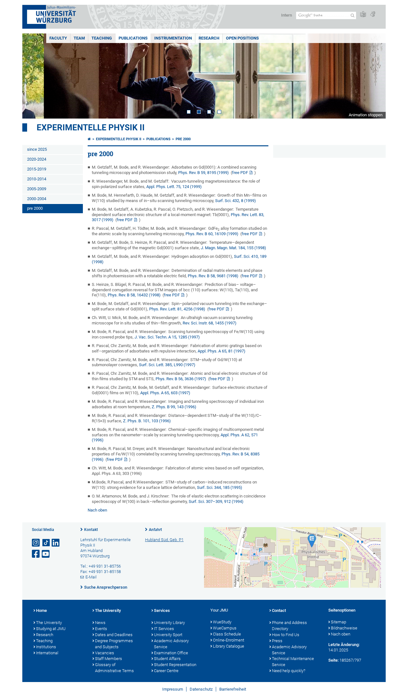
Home (41, 610)
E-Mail (91, 577)
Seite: (333, 660)
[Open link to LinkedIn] (56, 542)
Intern (286, 15)
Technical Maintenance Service (293, 661)
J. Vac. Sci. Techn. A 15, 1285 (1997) (167, 337)
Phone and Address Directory (289, 625)
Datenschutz (201, 689)
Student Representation (175, 664)
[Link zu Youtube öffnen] (46, 554)
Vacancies (104, 652)
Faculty (58, 38)
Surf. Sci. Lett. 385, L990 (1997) (167, 364)
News (100, 622)
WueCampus (225, 628)
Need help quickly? (288, 670)
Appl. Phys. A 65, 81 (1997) (221, 351)
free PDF (240, 172)
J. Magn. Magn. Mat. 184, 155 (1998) (233, 247)
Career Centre (166, 670)
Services (162, 610)
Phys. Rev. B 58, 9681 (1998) (213, 275)
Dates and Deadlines (114, 634)
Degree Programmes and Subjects (114, 643)
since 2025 (37, 149)
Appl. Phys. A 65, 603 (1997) (165, 392)
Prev (33, 76)
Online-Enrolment (228, 640)
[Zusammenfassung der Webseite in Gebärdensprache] (372, 14)
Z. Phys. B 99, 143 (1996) (174, 406)
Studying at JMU (51, 628)
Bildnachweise (344, 628)
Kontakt (91, 529)
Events (101, 628)
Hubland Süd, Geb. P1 (164, 539)
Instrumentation (173, 38)
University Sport (168, 634)
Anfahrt (155, 529)
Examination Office (171, 652)
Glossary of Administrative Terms (114, 667)
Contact (279, 610)
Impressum (172, 689)
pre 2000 (35, 208)
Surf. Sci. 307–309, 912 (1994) (216, 501)
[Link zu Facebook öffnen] (36, 554)
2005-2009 (36, 188)
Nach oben (97, 510)
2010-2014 (36, 179)
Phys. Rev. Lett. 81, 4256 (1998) (177, 309)
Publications (133, 38)
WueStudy (222, 622)
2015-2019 (36, 169)
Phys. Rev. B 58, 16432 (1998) (134, 295)
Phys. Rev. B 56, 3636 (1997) (181, 378)
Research (209, 38)
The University (49, 622)
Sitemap (338, 622)
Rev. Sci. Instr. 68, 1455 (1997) (210, 323)
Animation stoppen (365, 115)
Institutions (46, 646)
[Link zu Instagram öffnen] (36, 542)
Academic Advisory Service (171, 643)
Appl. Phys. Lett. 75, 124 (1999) (174, 186)
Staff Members (108, 658)
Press (277, 640)
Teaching (101, 38)
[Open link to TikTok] (46, 542)
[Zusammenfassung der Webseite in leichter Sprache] (363, 14)
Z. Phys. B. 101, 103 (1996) (147, 420)
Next (374, 76)
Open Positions (242, 38)
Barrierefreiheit (232, 689)
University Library (169, 622)
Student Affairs (167, 658)
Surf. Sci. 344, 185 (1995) (219, 487)
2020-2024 (36, 159)
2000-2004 (36, 198)
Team (79, 38)
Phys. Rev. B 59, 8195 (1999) (203, 172)
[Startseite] (89, 139)
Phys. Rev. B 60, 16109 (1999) (212, 233)
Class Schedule (227, 634)
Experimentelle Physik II (91, 127)
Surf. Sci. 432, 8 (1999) (235, 200)
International (47, 652)
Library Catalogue (228, 646)
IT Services (164, 628)
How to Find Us (285, 634)
